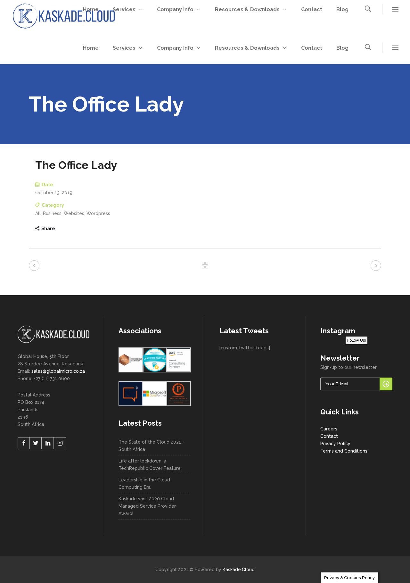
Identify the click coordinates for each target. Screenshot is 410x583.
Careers (328, 428)
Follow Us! (356, 340)
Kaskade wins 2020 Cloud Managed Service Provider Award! (147, 506)
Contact (329, 436)
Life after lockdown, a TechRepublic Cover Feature (150, 464)
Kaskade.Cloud (239, 569)
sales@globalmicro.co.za (58, 371)
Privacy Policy (335, 443)
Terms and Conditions (343, 451)
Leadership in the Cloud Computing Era (144, 483)
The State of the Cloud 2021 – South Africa (152, 445)
